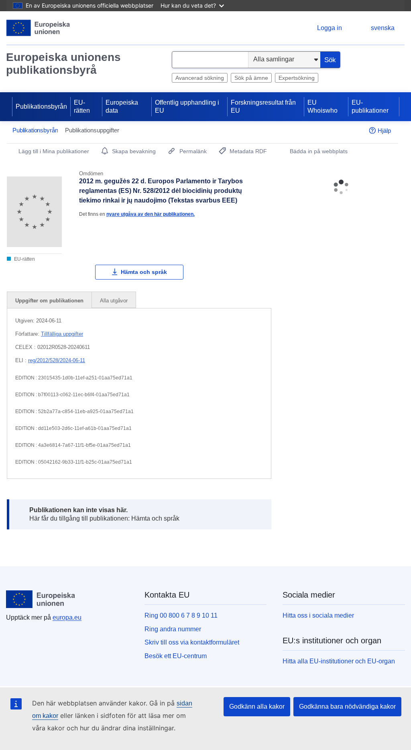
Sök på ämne (251, 78)
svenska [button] (383, 27)
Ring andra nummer (172, 629)
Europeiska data (122, 106)
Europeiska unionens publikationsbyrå (63, 63)
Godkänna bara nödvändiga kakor (347, 706)
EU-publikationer (370, 106)
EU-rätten (82, 106)
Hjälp (384, 130)
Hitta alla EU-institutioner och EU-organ (339, 661)
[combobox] (210, 60)
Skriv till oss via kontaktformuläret (191, 642)
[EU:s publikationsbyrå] (38, 28)
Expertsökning (297, 78)
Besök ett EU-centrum (175, 656)
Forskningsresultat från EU (263, 106)
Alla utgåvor (114, 301)
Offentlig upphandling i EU (187, 106)
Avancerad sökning (199, 78)
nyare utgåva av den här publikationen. (150, 214)
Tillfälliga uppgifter (62, 334)
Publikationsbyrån (41, 106)
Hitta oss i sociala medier (318, 615)
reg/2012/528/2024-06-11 (56, 360)
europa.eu (67, 617)
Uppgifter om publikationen (49, 301)
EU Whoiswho (322, 106)
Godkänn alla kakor (257, 706)
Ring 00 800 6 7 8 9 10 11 (181, 615)
